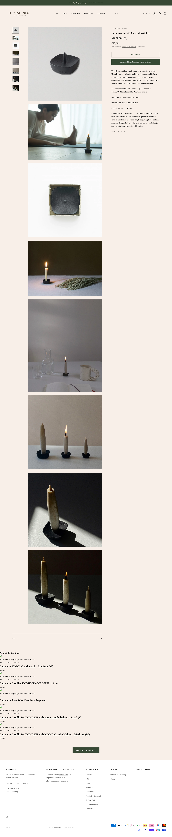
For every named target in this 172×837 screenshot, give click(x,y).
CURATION (75, 13)
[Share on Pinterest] (125, 131)
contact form (63, 775)
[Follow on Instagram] (7, 817)
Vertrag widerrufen (86, 750)
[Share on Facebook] (118, 131)
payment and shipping (118, 775)
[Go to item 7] (15, 79)
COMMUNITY (103, 13)
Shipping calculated (129, 47)
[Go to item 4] (15, 53)
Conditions (90, 792)
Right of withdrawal (93, 796)
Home (56, 13)
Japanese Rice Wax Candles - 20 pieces (23, 700)
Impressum (90, 787)
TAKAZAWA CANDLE (119, 28)
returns (112, 779)
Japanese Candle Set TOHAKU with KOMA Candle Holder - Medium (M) (45, 734)
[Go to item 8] (15, 87)
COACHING (88, 13)
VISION (115, 13)
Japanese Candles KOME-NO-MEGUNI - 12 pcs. (29, 683)
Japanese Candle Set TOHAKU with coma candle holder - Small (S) (40, 717)
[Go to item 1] (15, 30)
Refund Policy (91, 800)
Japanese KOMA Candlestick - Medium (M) (26, 666)
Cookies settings (92, 804)
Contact (88, 775)
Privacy (88, 783)
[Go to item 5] (15, 62)
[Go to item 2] (15, 37)
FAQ (88, 779)
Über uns (89, 809)
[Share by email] (128, 131)
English (145, 13)
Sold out (135, 54)
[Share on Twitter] (121, 131)
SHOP (65, 13)
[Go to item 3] (15, 45)
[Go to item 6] (15, 71)
